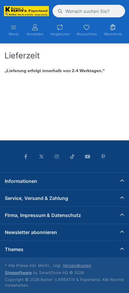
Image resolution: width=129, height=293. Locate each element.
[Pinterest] (103, 156)
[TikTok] (72, 156)
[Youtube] (87, 156)
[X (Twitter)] (41, 156)
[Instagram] (56, 156)
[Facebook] (25, 156)
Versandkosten (77, 265)
